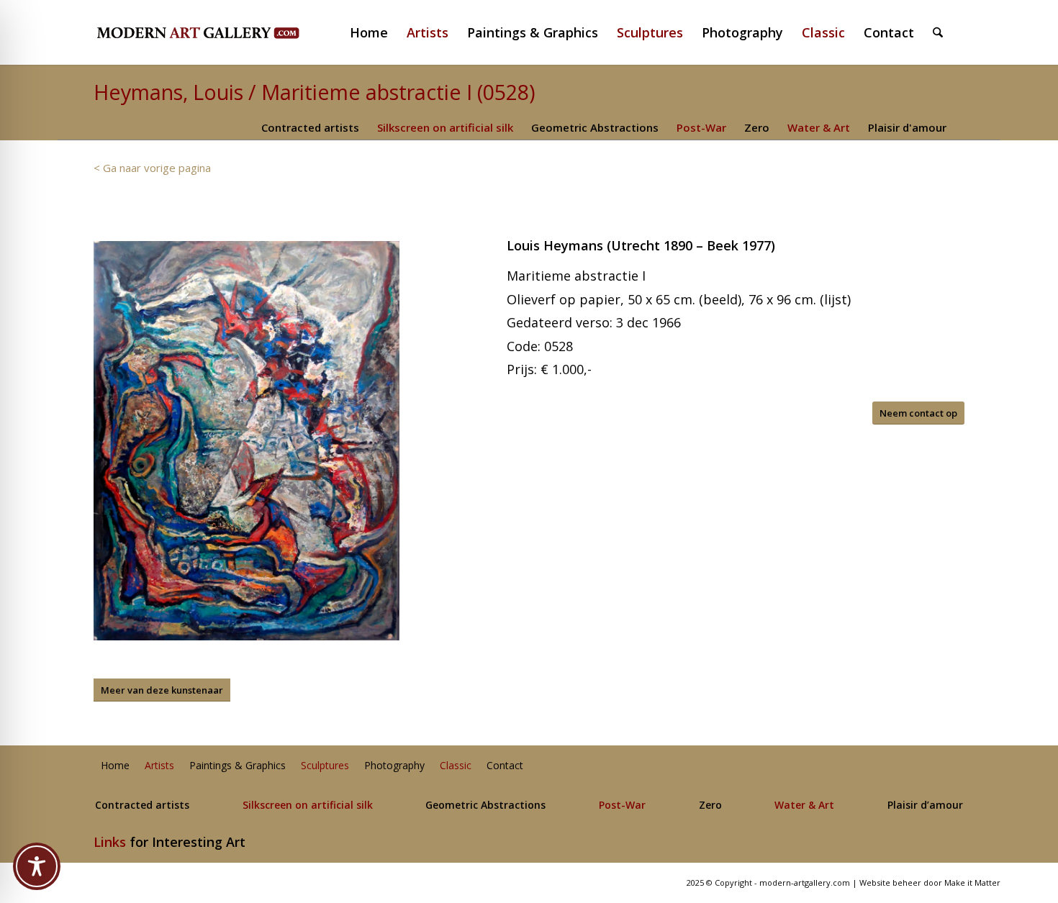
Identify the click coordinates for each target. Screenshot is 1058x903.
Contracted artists (310, 127)
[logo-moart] (236, 32)
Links (110, 841)
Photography (394, 766)
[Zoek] (937, 32)
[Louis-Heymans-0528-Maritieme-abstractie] (246, 440)
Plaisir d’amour (925, 805)
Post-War (701, 127)
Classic (455, 766)
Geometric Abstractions (595, 127)
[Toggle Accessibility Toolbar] (36, 866)
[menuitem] (375, 32)
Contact (505, 766)
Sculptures (325, 766)
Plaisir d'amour (907, 127)
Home (115, 766)
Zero (756, 127)
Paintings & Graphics (237, 766)
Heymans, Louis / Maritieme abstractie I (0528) (314, 92)
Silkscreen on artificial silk (445, 127)
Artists (159, 766)
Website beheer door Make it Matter (929, 882)
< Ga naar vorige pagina (152, 167)
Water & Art (818, 127)
